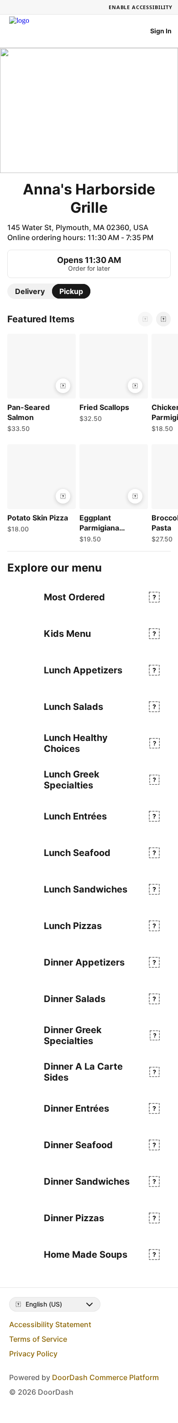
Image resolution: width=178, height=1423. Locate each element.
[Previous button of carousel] (145, 319)
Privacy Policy (33, 1353)
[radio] (30, 291)
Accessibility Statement (50, 1324)
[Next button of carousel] (163, 319)
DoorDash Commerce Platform (105, 1377)
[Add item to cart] (63, 385)
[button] (40, 385)
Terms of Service (38, 1339)
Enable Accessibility (141, 7)
